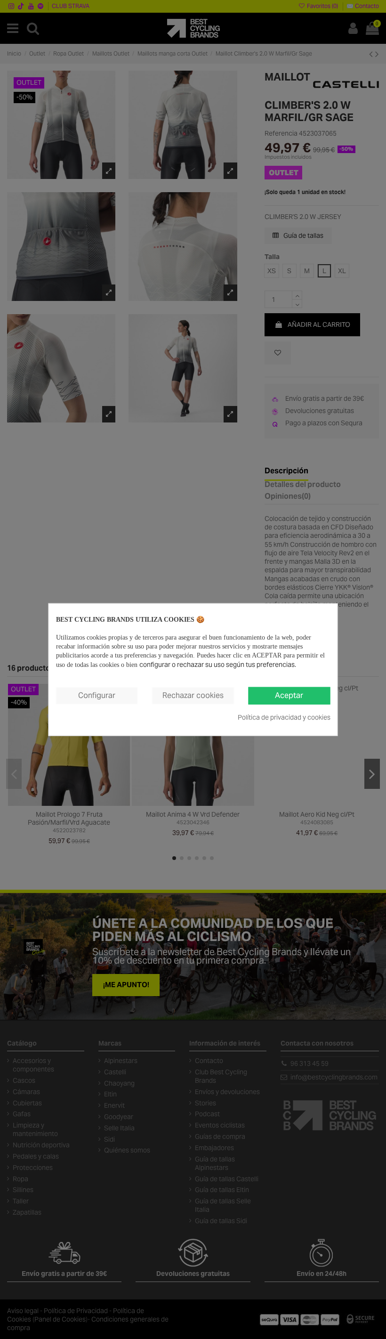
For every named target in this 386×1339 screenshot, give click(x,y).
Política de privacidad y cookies (284, 717)
